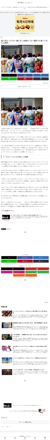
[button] (41, 78)
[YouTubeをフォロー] (37, 268)
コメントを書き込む (25, 422)
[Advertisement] (25, 93)
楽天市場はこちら (25, 33)
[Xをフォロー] (13, 268)
